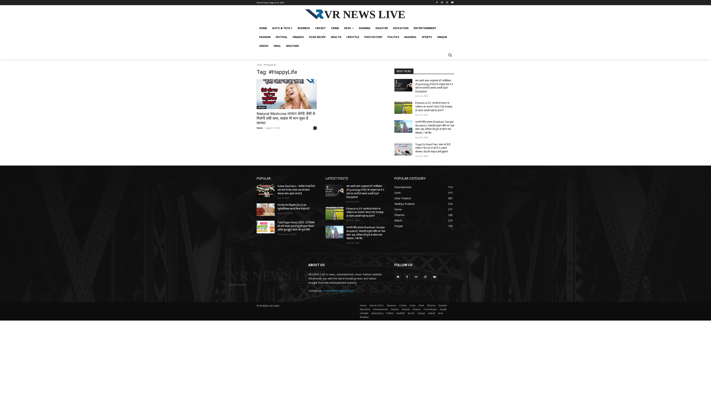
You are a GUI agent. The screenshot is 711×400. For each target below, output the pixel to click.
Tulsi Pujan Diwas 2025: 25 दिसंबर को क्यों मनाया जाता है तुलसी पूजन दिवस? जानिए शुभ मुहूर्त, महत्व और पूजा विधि (296, 226)
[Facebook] (437, 3)
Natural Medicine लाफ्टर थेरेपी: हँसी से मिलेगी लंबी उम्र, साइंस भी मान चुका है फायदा (286, 118)
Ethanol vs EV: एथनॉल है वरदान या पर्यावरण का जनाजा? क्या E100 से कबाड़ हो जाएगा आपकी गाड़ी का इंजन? (433, 106)
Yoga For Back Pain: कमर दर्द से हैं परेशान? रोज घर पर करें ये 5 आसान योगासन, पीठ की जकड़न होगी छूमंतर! (432, 148)
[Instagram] (442, 3)
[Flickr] (416, 277)
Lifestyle (261, 107)
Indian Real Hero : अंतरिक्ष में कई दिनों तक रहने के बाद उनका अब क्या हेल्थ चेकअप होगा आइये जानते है (296, 190)
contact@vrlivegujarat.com (339, 290)
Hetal (260, 127)
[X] (447, 3)
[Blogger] (398, 277)
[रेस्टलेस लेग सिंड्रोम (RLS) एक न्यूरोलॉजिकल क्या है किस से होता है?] (266, 209)
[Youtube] (452, 3)
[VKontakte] (434, 277)
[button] (449, 54)
